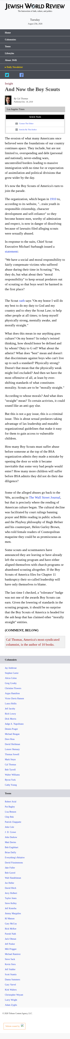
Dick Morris (10, 719)
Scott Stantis (10, 974)
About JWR (11, 60)
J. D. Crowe (10, 832)
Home (8, 32)
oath (22, 300)
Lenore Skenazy (12, 749)
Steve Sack (10, 959)
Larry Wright (11, 1000)
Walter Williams (12, 775)
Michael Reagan (12, 734)
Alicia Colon (11, 678)
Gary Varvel (10, 984)
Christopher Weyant (14, 995)
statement (11, 251)
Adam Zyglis (11, 1005)
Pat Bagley (10, 806)
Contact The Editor (26, 123)
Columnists (10, 39)
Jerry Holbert (11, 893)
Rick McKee (10, 928)
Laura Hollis (10, 703)
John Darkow (11, 837)
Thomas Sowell (12, 754)
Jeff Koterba (10, 908)
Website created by (12, 1026)
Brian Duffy (10, 852)
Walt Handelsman (13, 878)
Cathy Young (11, 785)
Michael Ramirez (13, 954)
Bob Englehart (11, 847)
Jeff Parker (10, 944)
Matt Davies (10, 842)
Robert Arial (10, 801)
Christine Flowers (13, 688)
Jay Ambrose (11, 668)
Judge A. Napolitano (14, 724)
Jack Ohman (10, 939)
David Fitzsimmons (14, 862)
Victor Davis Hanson (14, 698)
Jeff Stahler (10, 969)
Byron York (10, 780)
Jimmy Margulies (13, 913)
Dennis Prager (11, 729)
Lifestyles (9, 53)
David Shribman (12, 744)
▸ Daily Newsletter (14, 67)
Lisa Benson (10, 812)
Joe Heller (9, 883)
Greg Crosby (11, 683)
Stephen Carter (12, 673)
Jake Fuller (10, 867)
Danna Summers (12, 979)
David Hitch (10, 888)
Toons (8, 46)
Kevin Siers (10, 964)
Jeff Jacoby (10, 708)
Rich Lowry (10, 714)
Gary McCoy (11, 923)
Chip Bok (9, 817)
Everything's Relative (15, 857)
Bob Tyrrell (10, 769)
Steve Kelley (11, 903)
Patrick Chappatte (13, 822)
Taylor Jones (10, 898)
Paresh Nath (10, 934)
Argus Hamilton (12, 693)
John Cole (9, 827)
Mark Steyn (10, 759)
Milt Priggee (10, 949)
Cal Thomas (10, 764)
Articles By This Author (28, 130)
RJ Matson (9, 918)
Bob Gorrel (10, 873)
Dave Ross (9, 739)
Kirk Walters (11, 989)
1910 (53, 199)
